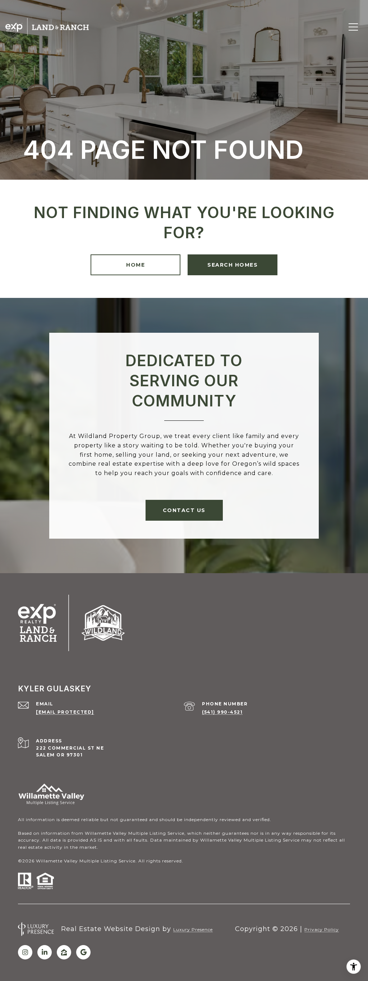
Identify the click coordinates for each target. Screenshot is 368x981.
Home (135, 265)
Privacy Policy (321, 929)
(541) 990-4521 (222, 712)
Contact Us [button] (184, 510)
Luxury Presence (193, 929)
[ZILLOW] (64, 952)
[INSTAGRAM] (25, 952)
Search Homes (232, 265)
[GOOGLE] (83, 952)
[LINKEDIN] (44, 952)
